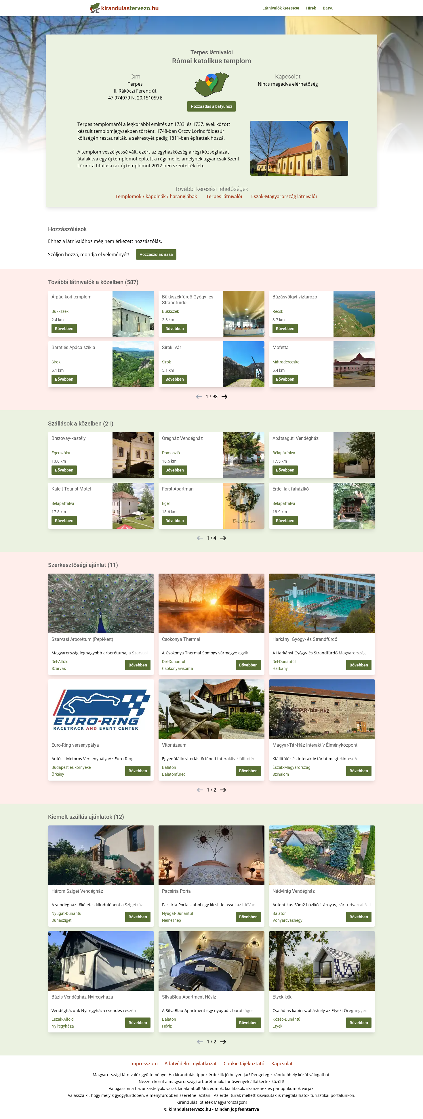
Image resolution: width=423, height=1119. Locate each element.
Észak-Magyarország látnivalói (284, 196)
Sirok (56, 362)
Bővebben (64, 328)
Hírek (311, 8)
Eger (166, 503)
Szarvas (59, 668)
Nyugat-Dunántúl (67, 913)
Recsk (278, 311)
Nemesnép (171, 920)
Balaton (169, 767)
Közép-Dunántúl (287, 1019)
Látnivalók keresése (280, 8)
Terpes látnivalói (224, 196)
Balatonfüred (174, 774)
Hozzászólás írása (156, 254)
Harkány (280, 668)
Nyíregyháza (63, 1026)
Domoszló (171, 453)
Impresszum (144, 1063)
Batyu (328, 8)
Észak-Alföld (63, 1019)
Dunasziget (62, 920)
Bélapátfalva (284, 453)
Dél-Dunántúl (173, 661)
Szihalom (281, 774)
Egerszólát (61, 453)
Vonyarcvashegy (287, 920)
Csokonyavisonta (177, 668)
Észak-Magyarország (291, 767)
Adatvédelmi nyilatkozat (191, 1063)
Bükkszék (60, 311)
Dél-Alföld (60, 661)
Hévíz (167, 1026)
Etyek (277, 1026)
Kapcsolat (282, 1063)
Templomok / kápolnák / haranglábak (156, 196)
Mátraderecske (286, 362)
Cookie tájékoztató (244, 1063)
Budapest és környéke (71, 767)
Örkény (58, 774)
